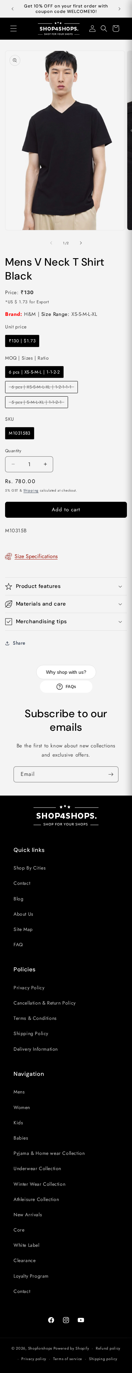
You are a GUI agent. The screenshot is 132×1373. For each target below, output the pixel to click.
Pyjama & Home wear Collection (49, 1153)
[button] (13, 28)
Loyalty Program (31, 1276)
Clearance (25, 1260)
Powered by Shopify (71, 1348)
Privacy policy (33, 1358)
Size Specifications (36, 556)
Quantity (13, 450)
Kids (18, 1122)
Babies (21, 1137)
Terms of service (67, 1358)
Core (19, 1229)
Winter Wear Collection (39, 1184)
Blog (18, 898)
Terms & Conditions (35, 1018)
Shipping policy (103, 1358)
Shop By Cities (30, 867)
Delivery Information (36, 1049)
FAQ (18, 944)
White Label (27, 1245)
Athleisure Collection (36, 1199)
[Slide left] (51, 242)
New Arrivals (28, 1214)
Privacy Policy (29, 987)
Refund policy (108, 1348)
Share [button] (19, 643)
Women (22, 1107)
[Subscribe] (110, 774)
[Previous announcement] (12, 8)
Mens (19, 1091)
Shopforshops (40, 1348)
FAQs (71, 686)
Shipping (31, 490)
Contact (22, 883)
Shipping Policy (31, 1033)
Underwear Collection (37, 1168)
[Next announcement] (119, 8)
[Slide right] (80, 242)
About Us (24, 914)
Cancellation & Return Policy (45, 1002)
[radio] (22, 341)
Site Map (23, 929)
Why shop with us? (66, 672)
